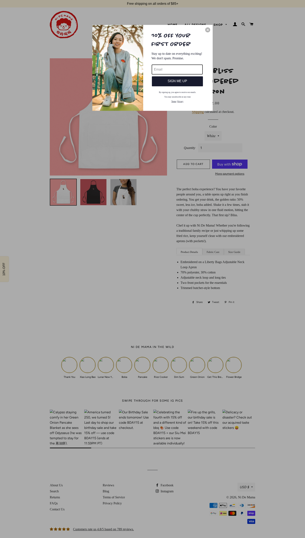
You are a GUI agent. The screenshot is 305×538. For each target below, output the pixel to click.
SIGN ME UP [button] (177, 81)
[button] (207, 29)
